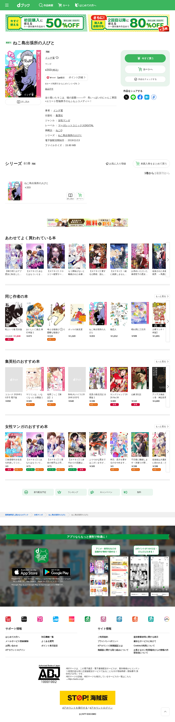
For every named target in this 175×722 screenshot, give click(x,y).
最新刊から (163, 173)
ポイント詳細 (76, 77)
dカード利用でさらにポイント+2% (61, 83)
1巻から (149, 173)
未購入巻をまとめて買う (154, 163)
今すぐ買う (148, 58)
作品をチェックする (147, 79)
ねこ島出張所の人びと (36, 183)
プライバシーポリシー (108, 641)
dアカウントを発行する (75, 707)
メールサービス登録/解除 (17, 641)
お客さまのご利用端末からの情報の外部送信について (151, 651)
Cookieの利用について (144, 645)
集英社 (59, 115)
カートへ (148, 69)
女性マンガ (64, 120)
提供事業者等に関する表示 (146, 637)
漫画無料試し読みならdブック (16, 515)
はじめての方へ (12, 637)
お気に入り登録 (117, 163)
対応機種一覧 (47, 637)
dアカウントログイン (15, 650)
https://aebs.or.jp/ (76, 679)
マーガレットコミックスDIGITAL (76, 125)
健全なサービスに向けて (145, 641)
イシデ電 (50, 57)
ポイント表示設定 (49, 645)
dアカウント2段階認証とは (110, 645)
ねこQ (59, 130)
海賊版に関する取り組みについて (113, 650)
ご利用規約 (103, 637)
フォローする (57, 58)
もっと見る (161, 296)
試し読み (25, 101)
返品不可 (49, 89)
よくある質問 (47, 641)
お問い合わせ (11, 645)
